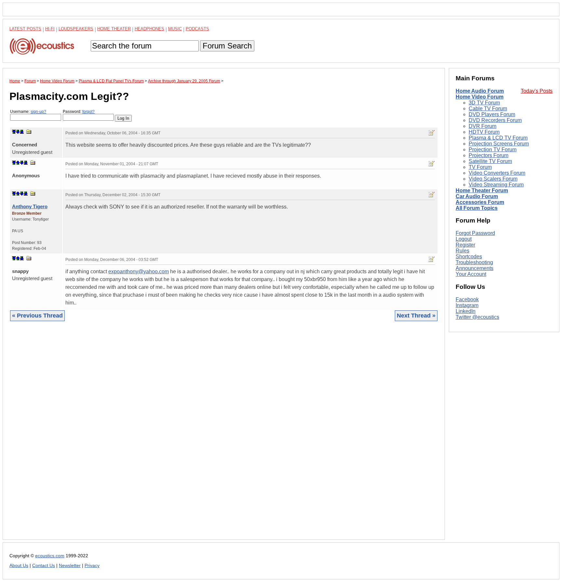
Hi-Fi (50, 28)
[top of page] (14, 132)
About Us (18, 565)
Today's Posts (537, 91)
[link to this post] (29, 131)
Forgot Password (475, 233)
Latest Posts (25, 28)
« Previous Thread (37, 315)
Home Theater (114, 28)
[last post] (22, 132)
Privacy (92, 565)
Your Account (471, 274)
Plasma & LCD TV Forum (498, 138)
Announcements (474, 268)
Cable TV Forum (488, 108)
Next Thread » (416, 315)
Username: (28, 111)
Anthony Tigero (29, 206)
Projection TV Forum (492, 149)
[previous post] (18, 163)
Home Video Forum (479, 97)
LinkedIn (465, 311)
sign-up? (38, 111)
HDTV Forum (484, 132)
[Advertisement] (204, 435)
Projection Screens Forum (499, 143)
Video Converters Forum (497, 173)
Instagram (467, 305)
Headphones (149, 28)
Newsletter (70, 565)
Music (175, 28)
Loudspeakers (76, 28)
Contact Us (43, 565)
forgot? (88, 111)
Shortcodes (469, 256)
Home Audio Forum (480, 91)
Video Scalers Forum (493, 179)
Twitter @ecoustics (477, 317)
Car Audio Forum (477, 196)
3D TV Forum (484, 102)
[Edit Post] (431, 132)
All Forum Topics (477, 208)
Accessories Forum (480, 202)
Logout (464, 239)
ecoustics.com (49, 555)
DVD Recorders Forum (495, 120)
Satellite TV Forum (490, 161)
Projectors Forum (488, 155)
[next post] (18, 132)
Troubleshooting (474, 262)
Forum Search (227, 45)
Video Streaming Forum (496, 184)
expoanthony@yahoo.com (138, 271)
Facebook (467, 299)
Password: (79, 111)
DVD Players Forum (492, 114)
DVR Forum (482, 126)
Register (465, 245)
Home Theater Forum (482, 190)
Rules (462, 250)
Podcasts (197, 28)
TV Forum (480, 167)
